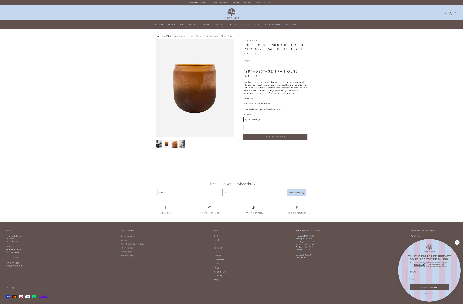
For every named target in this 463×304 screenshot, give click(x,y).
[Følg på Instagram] (13, 288)
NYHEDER (159, 25)
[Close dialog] (457, 242)
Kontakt (124, 240)
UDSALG (304, 25)
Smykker (218, 25)
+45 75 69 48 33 (12, 263)
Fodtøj (206, 25)
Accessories (233, 25)
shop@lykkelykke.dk (14, 266)
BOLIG (246, 25)
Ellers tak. (429, 294)
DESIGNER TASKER (273, 25)
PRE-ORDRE (291, 25)
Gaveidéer (193, 25)
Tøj (181, 25)
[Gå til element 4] (182, 144)
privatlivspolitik (419, 265)
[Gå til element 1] (159, 144)
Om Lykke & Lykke (128, 236)
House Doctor (250, 41)
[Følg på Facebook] (7, 288)
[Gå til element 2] (166, 144)
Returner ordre (127, 256)
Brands (171, 25)
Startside (159, 36)
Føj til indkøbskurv (275, 137)
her (279, 109)
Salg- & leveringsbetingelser (133, 244)
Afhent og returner (128, 248)
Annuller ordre (127, 252)
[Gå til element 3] (174, 144)
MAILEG (257, 25)
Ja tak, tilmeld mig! (296, 193)
